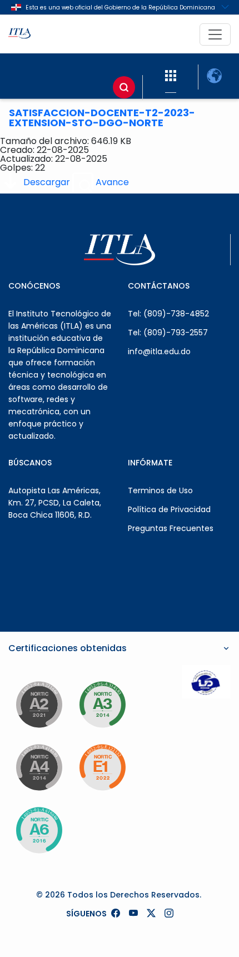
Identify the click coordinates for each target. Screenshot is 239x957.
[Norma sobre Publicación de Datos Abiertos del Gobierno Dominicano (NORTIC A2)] (39, 704)
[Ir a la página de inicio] (19, 34)
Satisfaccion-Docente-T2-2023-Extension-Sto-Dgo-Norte (102, 118)
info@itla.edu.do (159, 351)
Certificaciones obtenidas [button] (67, 648)
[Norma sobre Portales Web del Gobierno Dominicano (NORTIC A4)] (39, 767)
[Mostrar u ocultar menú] (215, 34)
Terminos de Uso (160, 490)
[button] (170, 76)
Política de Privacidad (169, 509)
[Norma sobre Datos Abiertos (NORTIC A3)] (102, 704)
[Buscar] (124, 87)
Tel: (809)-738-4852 (168, 313)
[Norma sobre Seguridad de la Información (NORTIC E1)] (102, 767)
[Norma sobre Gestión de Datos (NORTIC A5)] (39, 830)
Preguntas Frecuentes (170, 528)
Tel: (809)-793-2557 (168, 332)
